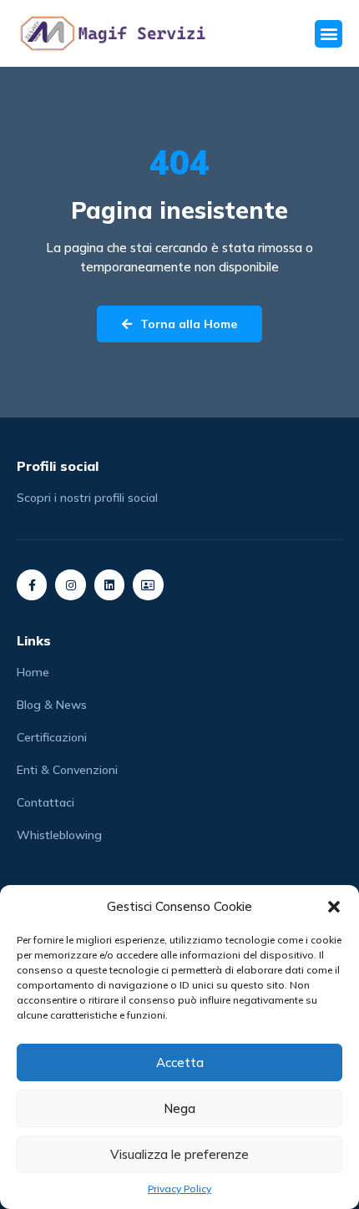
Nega (179, 1108)
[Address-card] (148, 584)
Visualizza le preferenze (179, 1154)
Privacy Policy (179, 1188)
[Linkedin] (109, 584)
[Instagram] (70, 584)
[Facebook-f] (32, 584)
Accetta (180, 1062)
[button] (334, 906)
